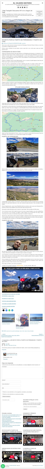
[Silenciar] (39, 425)
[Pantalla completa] (41, 425)
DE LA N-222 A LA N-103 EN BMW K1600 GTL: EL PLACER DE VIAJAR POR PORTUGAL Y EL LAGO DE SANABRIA (12, 416)
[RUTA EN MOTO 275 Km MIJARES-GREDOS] (22, 320)
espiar (6, 343)
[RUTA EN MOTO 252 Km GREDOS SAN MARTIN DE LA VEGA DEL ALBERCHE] (36, 317)
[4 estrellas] (21, 265)
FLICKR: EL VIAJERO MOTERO (8, 306)
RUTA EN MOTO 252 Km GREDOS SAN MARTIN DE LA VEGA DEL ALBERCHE (35, 322)
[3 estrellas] (19, 265)
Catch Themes (40, 465)
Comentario (4, 366)
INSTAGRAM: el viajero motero (8, 295)
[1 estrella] (17, 265)
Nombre (4, 380)
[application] (33, 421)
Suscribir (25, 409)
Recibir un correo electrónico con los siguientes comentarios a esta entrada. (17, 391)
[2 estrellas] (18, 265)
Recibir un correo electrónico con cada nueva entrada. (13, 394)
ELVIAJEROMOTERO (15, 43)
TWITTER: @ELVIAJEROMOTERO (9, 301)
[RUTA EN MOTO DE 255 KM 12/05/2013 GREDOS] (8, 318)
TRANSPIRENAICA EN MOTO (8, 421)
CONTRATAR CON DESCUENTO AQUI (39, 13)
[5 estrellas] (22, 265)
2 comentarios (23, 43)
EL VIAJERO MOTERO (22, 3)
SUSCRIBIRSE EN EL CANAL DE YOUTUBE (11, 294)
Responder (4, 349)
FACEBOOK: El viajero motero (8, 298)
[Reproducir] (24, 425)
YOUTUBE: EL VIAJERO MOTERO (9, 303)
